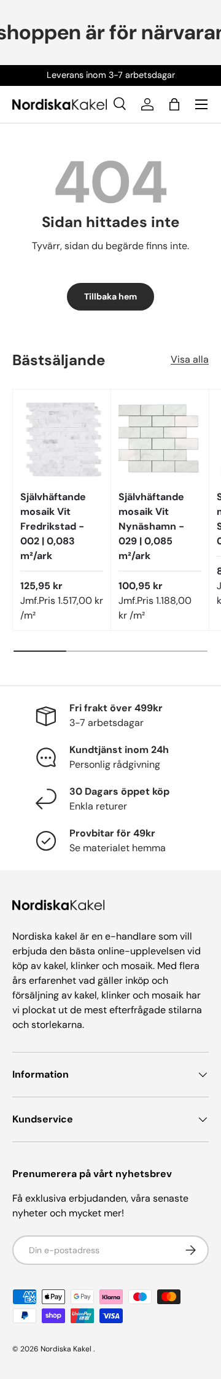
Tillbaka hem (110, 296)
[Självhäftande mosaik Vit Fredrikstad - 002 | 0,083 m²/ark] (61, 438)
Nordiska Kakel (66, 1349)
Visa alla (190, 359)
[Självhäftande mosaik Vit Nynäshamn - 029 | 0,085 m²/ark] (159, 438)
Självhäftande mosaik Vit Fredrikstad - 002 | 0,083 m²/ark (53, 526)
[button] (174, 104)
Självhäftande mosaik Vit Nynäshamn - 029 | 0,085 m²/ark (151, 526)
